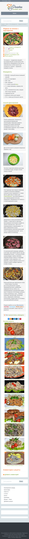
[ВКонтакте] (8, 319)
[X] (12, 319)
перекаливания (8, 196)
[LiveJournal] (16, 319)
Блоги (5, 495)
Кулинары (6, 497)
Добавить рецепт (8, 501)
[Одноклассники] (10, 319)
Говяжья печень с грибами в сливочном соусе (14, 337)
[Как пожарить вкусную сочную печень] (15, 415)
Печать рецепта (9, 56)
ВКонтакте (24, 536)
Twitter (9, 537)
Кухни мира (7, 489)
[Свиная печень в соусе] (15, 430)
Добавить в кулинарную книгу (12, 54)
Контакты (13, 536)
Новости (6, 491)
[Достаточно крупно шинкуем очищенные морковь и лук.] (14, 139)
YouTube (13, 537)
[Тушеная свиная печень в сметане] (15, 458)
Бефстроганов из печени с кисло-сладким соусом (14, 408)
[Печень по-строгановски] (15, 372)
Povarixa (10, 50)
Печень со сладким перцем (14, 365)
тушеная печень (12, 315)
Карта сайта (18, 536)
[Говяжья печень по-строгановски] (15, 386)
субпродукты (20, 315)
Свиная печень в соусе (14, 437)
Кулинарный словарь (9, 487)
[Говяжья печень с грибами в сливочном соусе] (15, 329)
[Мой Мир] (14, 319)
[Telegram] (18, 319)
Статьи (6, 493)
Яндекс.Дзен (18, 537)
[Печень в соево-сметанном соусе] (15, 344)
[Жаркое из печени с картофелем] (14, 39)
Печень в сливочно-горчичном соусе (14, 451)
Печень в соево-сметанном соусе (14, 351)
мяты (16, 84)
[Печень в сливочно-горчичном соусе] (15, 444)
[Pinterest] (20, 319)
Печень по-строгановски (14, 379)
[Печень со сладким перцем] (15, 358)
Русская (12, 48)
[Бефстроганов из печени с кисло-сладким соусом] (15, 400)
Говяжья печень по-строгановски (14, 393)
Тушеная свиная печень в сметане (15, 465)
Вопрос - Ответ (8, 499)
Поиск (21, 20)
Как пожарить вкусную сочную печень (14, 423)
